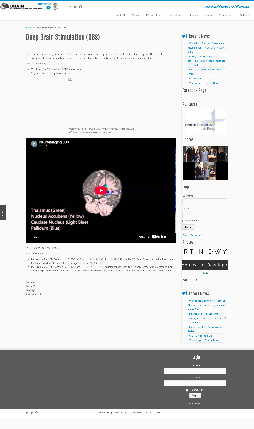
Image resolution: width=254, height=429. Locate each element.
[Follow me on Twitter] (76, 6)
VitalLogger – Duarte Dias (203, 83)
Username (187, 195)
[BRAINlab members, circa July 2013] (201, 154)
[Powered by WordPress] (126, 412)
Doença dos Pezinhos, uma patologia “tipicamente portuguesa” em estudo (207, 61)
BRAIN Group (106, 412)
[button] (188, 258)
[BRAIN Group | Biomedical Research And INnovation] (29, 6)
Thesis (194, 15)
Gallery (244, 15)
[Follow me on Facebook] (81, 6)
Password (187, 208)
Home (29, 27)
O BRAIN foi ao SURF (201, 78)
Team (208, 15)
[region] (205, 122)
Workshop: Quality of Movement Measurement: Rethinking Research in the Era (207, 48)
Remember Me (193, 220)
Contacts (225, 15)
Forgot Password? (192, 235)
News (135, 15)
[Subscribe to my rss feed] (71, 6)
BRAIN (120, 15)
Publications (175, 15)
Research (152, 15)
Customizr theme (153, 412)
